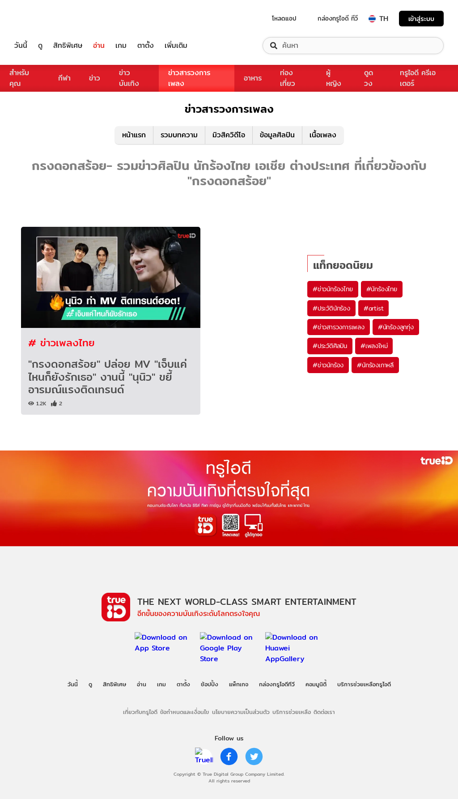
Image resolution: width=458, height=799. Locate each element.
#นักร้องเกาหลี (375, 365)
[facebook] (229, 756)
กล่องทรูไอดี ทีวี (338, 18)
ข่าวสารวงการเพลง (189, 78)
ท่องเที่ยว (287, 78)
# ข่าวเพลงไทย (61, 342)
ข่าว (94, 78)
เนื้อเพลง (323, 134)
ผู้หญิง (333, 78)
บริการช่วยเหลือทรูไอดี (364, 684)
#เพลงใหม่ (373, 346)
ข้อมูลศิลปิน (277, 134)
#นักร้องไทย (381, 289)
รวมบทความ (179, 134)
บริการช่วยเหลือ (291, 711)
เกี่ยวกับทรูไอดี (140, 711)
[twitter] (254, 756)
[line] (204, 756)
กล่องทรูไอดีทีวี (277, 684)
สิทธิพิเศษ (67, 45)
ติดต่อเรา (324, 711)
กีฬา (64, 78)
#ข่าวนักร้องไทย (333, 289)
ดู (40, 45)
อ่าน (99, 45)
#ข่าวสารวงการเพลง (339, 327)
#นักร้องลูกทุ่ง (396, 327)
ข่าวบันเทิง (129, 78)
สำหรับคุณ (19, 78)
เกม (121, 45)
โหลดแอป (284, 18)
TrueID (41, 18)
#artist (374, 308)
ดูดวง (368, 78)
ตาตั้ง (145, 45)
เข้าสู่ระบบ (421, 18)
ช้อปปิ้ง (209, 684)
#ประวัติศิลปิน (330, 346)
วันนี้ (20, 45)
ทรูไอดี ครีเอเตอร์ (418, 78)
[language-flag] (372, 18)
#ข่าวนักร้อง (328, 365)
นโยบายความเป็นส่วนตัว (241, 711)
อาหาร (253, 78)
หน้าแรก (134, 134)
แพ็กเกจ (238, 684)
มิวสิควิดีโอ (228, 134)
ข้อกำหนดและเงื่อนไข (184, 711)
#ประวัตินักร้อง (331, 308)
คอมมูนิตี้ (316, 684)
